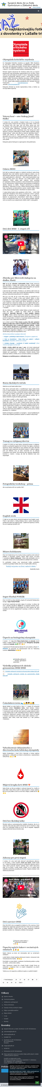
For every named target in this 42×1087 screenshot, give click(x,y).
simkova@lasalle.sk (9, 1034)
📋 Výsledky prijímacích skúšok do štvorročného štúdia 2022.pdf (21, 671)
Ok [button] (37, 1082)
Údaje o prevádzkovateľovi (11, 1010)
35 (15, 982)
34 (11, 982)
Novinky (6, 1021)
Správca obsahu (8, 996)
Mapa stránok (8, 1013)
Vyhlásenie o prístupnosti (11, 1002)
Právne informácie (9, 1005)
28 (24, 979)
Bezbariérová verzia (7, 1085)
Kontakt (6, 1018)
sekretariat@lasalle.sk (10, 1031)
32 (3, 982)
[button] (30, 7)
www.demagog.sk (23, 83)
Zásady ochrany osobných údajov (13, 1007)
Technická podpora (9, 999)
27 (20, 979)
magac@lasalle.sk (9, 1045)
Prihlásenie (37, 7)
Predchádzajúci (8, 979)
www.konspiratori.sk (13, 84)
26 (16, 979)
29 (28, 979)
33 (7, 982)
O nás (5, 1016)
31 (36, 979)
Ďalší (20, 982)
